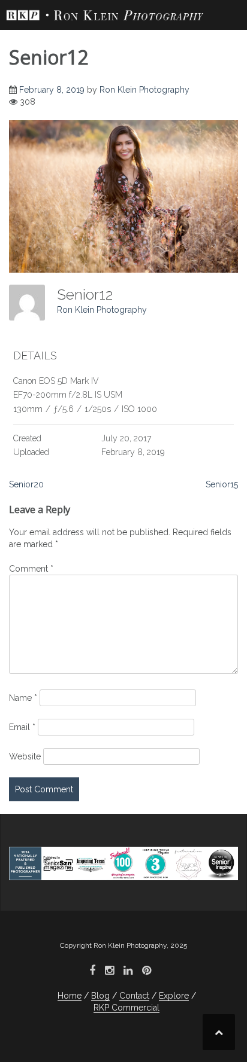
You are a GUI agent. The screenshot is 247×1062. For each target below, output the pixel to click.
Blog (100, 995)
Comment (31, 568)
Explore (174, 995)
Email (22, 727)
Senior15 (222, 484)
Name (23, 698)
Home (70, 995)
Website (25, 756)
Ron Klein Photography (144, 89)
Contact (134, 995)
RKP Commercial (126, 1007)
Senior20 (26, 484)
